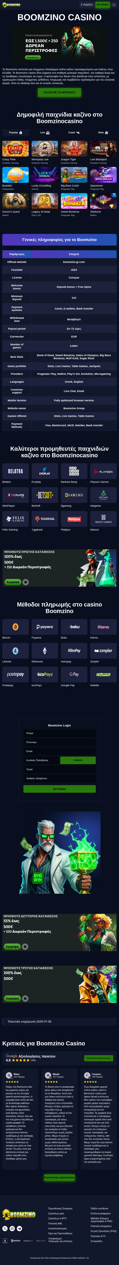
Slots (101, 132)
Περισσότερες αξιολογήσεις (59, 1177)
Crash (71, 132)
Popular (13, 132)
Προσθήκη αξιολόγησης (98, 1058)
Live (42, 132)
